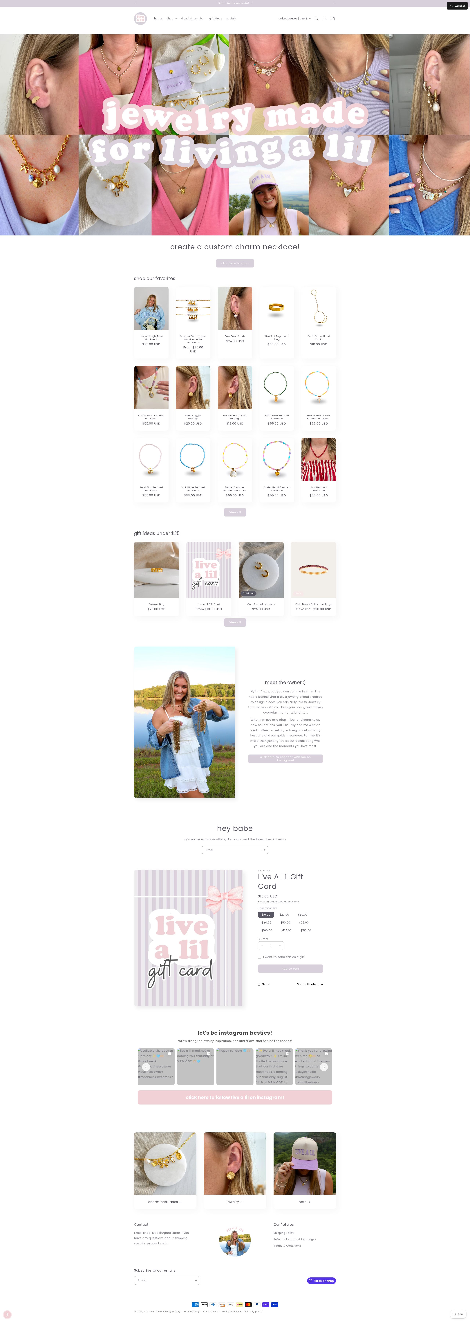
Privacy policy (211, 1311)
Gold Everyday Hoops (261, 604)
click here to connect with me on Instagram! (285, 758)
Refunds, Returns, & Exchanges (295, 1239)
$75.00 (304, 922)
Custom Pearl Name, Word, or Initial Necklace (193, 339)
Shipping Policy (284, 1233)
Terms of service (231, 1311)
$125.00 (286, 930)
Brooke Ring (156, 604)
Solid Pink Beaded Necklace (151, 489)
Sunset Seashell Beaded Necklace (235, 489)
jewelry (233, 1202)
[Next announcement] (335, 3)
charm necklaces (163, 1202)
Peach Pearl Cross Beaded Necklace (319, 417)
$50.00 (285, 922)
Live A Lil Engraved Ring (276, 338)
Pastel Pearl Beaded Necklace (151, 417)
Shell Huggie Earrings (193, 417)
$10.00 (266, 915)
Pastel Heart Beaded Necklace (276, 489)
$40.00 (267, 922)
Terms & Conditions (287, 1246)
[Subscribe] (264, 850)
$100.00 (267, 930)
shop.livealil (151, 1311)
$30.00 (303, 915)
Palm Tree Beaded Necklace (277, 417)
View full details (308, 984)
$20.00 (284, 915)
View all (235, 512)
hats (302, 1202)
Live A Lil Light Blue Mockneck (151, 338)
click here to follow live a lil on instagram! (235, 1097)
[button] (171, 18)
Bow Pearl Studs (235, 336)
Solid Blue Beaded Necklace (193, 489)
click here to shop (235, 263)
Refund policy (191, 1311)
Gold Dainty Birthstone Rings (313, 604)
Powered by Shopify (169, 1311)
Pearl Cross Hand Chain (319, 338)
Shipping (263, 901)
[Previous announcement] (135, 3)
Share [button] (266, 984)
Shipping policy (253, 1311)
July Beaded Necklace (319, 489)
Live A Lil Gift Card (209, 604)
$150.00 (306, 930)
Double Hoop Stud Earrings (235, 417)
